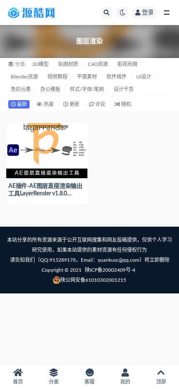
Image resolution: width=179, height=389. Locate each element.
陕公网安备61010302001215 (93, 280)
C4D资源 (98, 64)
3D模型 (40, 64)
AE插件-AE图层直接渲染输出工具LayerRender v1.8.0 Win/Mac (45, 193)
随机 (125, 104)
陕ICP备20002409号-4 (110, 270)
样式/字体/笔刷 (87, 89)
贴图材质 (68, 64)
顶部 (161, 381)
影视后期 (127, 64)
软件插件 (117, 76)
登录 (148, 12)
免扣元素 (21, 89)
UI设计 (143, 76)
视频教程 (57, 76)
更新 (74, 104)
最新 (21, 104)
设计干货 (124, 89)
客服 (89, 381)
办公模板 (50, 89)
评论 (99, 104)
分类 (54, 381)
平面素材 (87, 76)
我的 (125, 381)
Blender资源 (24, 76)
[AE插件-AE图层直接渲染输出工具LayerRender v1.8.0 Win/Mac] (47, 149)
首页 (18, 381)
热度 (48, 104)
